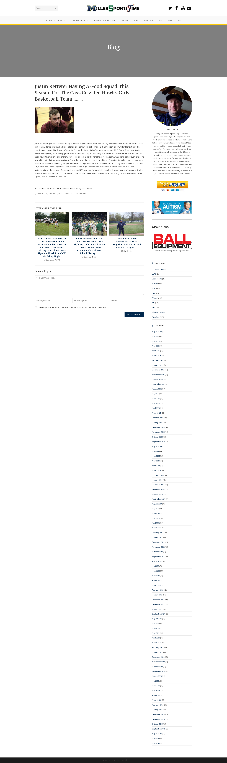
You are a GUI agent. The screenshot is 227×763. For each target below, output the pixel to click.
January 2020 (157, 709)
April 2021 (156, 638)
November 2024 (158, 432)
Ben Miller (40, 194)
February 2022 (157, 590)
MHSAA (69, 194)
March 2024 (156, 470)
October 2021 (157, 609)
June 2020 (156, 685)
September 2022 (158, 556)
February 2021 (157, 647)
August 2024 (157, 446)
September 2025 (158, 384)
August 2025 (157, 389)
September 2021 (158, 614)
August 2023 (157, 504)
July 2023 (155, 508)
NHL (153, 307)
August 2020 (157, 676)
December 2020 (158, 657)
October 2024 (157, 437)
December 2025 (158, 370)
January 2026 (157, 365)
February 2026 (157, 360)
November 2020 (158, 662)
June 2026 (156, 341)
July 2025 (155, 394)
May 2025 (156, 403)
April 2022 (156, 580)
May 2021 (156, 633)
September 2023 (158, 499)
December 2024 (158, 427)
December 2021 (158, 599)
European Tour (158, 269)
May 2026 (156, 346)
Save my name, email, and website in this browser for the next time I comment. (72, 307)
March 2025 (156, 413)
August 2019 (157, 733)
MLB (153, 288)
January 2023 (157, 537)
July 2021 (155, 623)
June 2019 (156, 743)
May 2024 (156, 461)
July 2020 (155, 681)
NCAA (154, 298)
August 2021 (157, 619)
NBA (153, 293)
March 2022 (156, 585)
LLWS (154, 274)
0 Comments (81, 194)
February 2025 (157, 417)
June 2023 (156, 513)
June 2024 (156, 456)
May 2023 (156, 518)
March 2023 (156, 528)
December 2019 (158, 714)
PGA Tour (156, 317)
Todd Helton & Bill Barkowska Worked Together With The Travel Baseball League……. (127, 243)
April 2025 (156, 408)
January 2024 (157, 480)
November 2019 (158, 719)
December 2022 (158, 542)
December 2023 (158, 485)
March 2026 (156, 355)
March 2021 (156, 642)
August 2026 (157, 331)
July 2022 (155, 566)
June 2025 (156, 398)
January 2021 (157, 652)
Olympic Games (158, 312)
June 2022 (156, 571)
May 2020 (156, 690)
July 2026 (155, 336)
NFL (153, 303)
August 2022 (157, 561)
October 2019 (157, 724)
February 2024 (157, 475)
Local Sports (157, 279)
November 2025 (158, 374)
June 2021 (156, 628)
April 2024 (156, 465)
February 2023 (157, 532)
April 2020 (156, 695)
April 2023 (156, 523)
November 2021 (158, 604)
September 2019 (158, 729)
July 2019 (155, 738)
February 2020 (157, 705)
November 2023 (158, 489)
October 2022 (157, 551)
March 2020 (156, 700)
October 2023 (157, 494)
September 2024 (158, 441)
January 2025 (157, 422)
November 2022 (158, 547)
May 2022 (156, 575)
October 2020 (157, 666)
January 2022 (157, 595)
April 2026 (156, 351)
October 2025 (157, 379)
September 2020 (158, 671)
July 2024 (155, 451)
